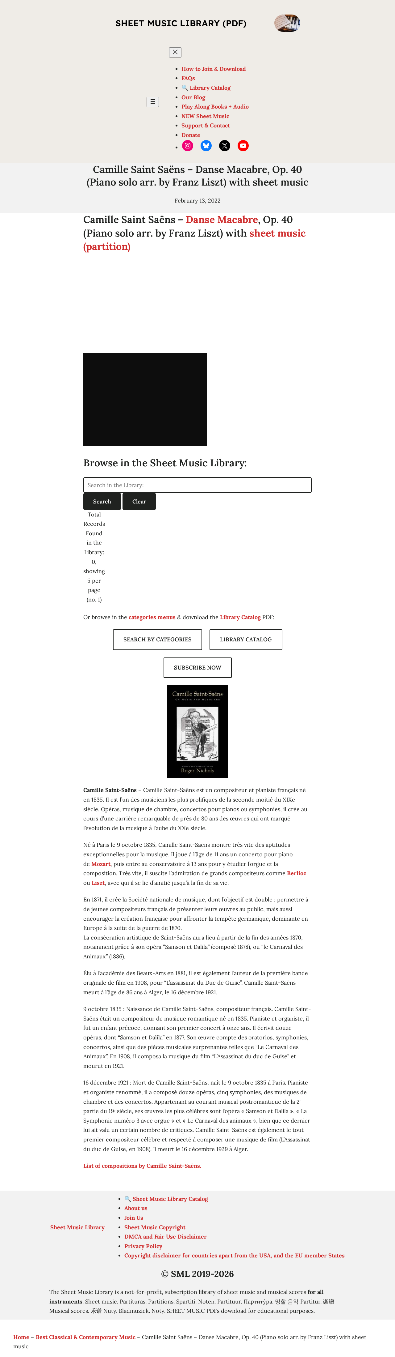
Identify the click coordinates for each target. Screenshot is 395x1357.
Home (21, 1337)
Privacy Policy (143, 1246)
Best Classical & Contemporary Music (85, 1337)
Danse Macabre (222, 219)
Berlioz (296, 873)
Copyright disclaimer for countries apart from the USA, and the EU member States (234, 1255)
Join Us (133, 1217)
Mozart (100, 863)
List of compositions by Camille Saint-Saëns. (142, 1165)
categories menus (152, 617)
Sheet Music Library (77, 1227)
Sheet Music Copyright (154, 1227)
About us (136, 1208)
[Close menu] (175, 52)
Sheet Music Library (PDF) (181, 23)
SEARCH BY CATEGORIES (157, 639)
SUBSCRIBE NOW (197, 667)
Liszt (98, 882)
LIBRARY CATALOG (246, 639)
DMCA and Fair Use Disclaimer (165, 1236)
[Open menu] (153, 102)
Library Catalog (240, 617)
